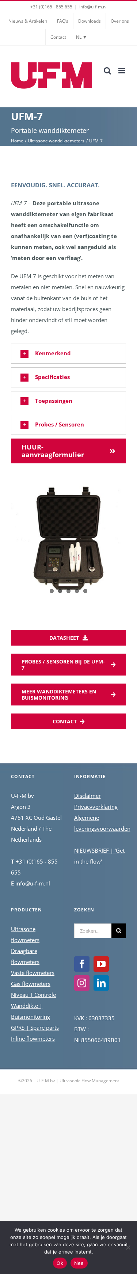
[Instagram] (82, 983)
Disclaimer (87, 795)
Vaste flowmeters (32, 972)
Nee (79, 1263)
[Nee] (128, 1247)
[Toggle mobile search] (107, 70)
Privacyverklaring (96, 806)
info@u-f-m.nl (93, 7)
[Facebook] (82, 964)
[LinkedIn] (101, 983)
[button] (68, 353)
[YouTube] (101, 964)
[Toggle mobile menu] (122, 70)
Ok (60, 1263)
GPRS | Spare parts (35, 1027)
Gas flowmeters (30, 983)
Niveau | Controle (33, 994)
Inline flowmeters (33, 1038)
